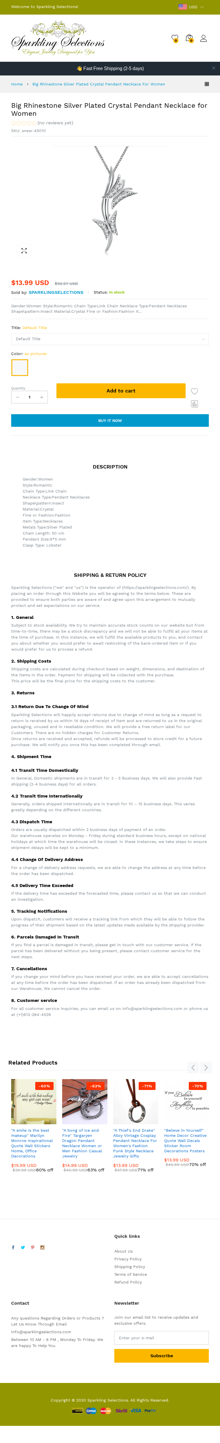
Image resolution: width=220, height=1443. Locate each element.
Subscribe (161, 1355)
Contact (20, 1303)
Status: (101, 292)
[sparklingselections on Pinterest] (33, 1247)
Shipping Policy (129, 1266)
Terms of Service (130, 1274)
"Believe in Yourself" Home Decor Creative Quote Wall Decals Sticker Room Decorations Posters (185, 1140)
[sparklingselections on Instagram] (42, 1247)
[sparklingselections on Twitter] (23, 1247)
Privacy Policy (128, 1259)
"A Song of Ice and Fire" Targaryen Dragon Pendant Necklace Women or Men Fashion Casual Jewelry (82, 1143)
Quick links (127, 1236)
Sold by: (19, 292)
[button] (42, 123)
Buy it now (110, 420)
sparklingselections (56, 292)
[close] (214, 68)
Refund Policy (128, 1282)
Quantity (18, 388)
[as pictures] (19, 367)
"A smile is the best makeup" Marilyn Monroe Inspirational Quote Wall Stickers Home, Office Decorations (32, 1143)
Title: (29, 327)
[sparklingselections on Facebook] (13, 1247)
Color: (29, 353)
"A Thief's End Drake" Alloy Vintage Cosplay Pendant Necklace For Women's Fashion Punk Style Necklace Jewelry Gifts (135, 1143)
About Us (123, 1251)
